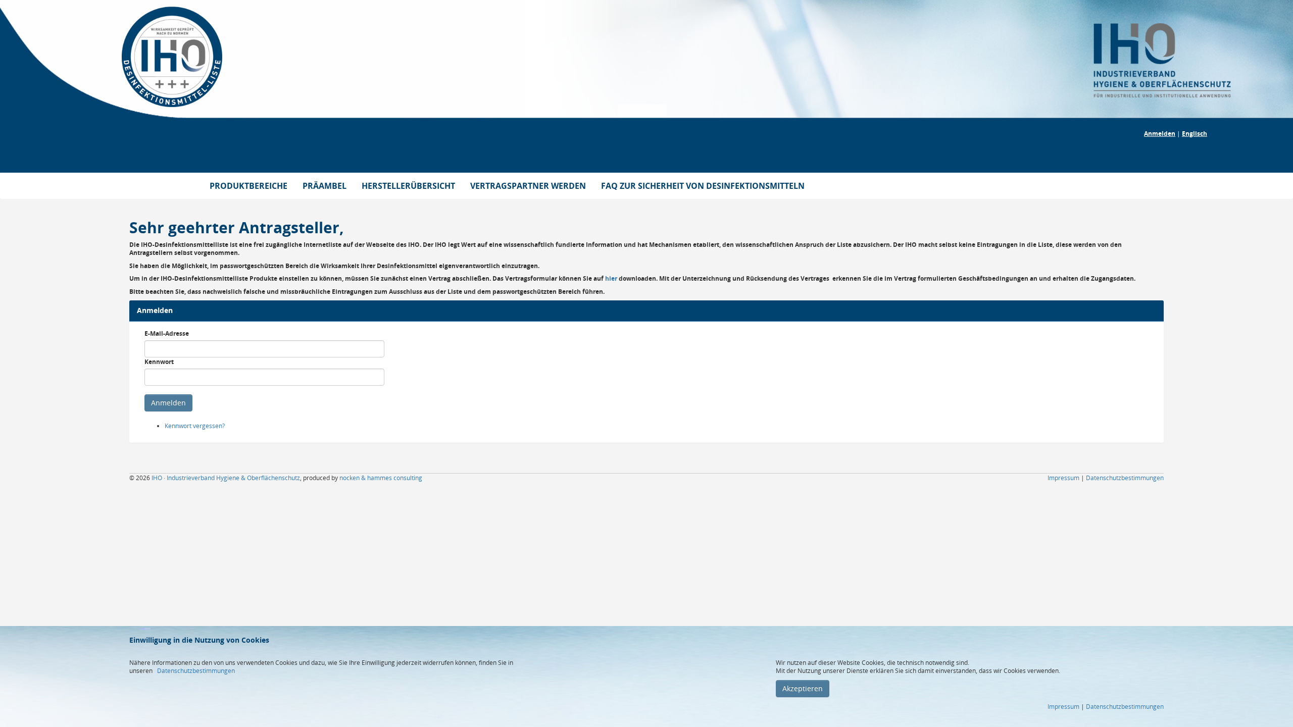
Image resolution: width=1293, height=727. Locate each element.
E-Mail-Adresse (166, 333)
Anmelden (1159, 133)
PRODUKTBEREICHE (248, 185)
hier (611, 278)
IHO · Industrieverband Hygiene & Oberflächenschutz (226, 478)
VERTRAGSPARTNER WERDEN (528, 185)
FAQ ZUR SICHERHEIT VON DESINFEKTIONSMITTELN (703, 185)
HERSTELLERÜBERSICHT (408, 185)
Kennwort (159, 361)
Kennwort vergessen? (195, 426)
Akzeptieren (802, 688)
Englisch (1194, 133)
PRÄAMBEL (324, 185)
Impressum (1063, 706)
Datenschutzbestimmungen (196, 670)
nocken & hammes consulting (380, 478)
